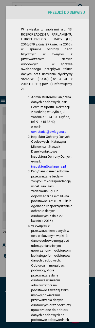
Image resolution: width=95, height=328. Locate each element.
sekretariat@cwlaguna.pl (49, 132)
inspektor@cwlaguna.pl (48, 166)
